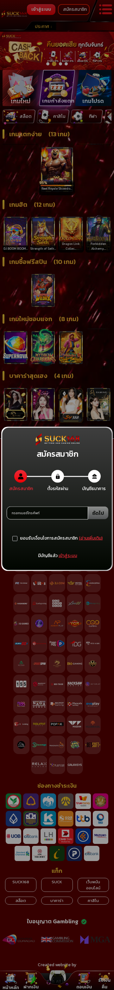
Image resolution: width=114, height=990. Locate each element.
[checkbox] (45, 538)
